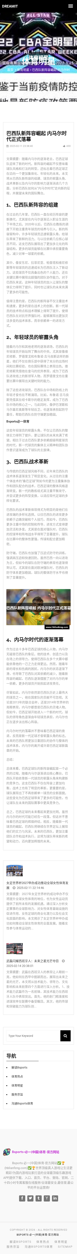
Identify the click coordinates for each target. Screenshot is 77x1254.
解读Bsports (19, 1067)
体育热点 (17, 1076)
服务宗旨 (17, 1094)
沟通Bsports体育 (22, 1103)
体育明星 (17, 1085)
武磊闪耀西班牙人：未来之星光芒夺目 (32, 961)
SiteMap (65, 1246)
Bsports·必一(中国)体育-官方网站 (38, 1234)
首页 (10, 70)
